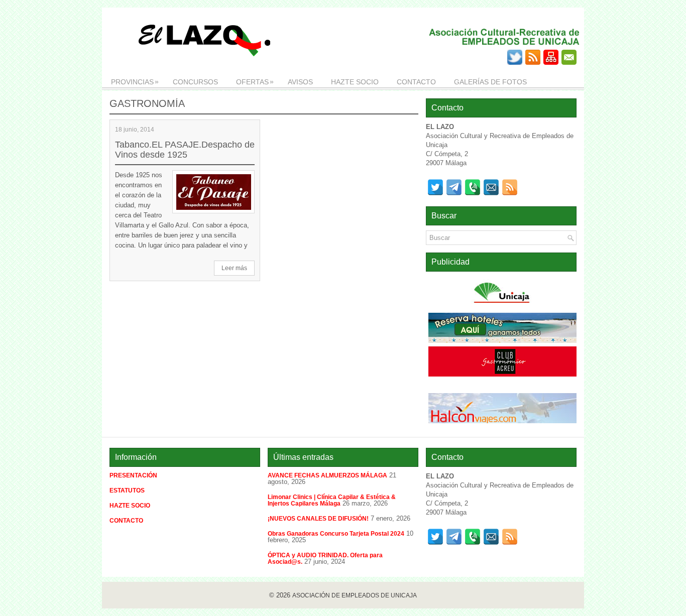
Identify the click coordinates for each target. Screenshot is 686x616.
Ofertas (255, 81)
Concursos (195, 82)
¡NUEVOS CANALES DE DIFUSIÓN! (318, 518)
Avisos (300, 82)
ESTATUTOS (127, 490)
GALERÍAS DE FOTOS (490, 82)
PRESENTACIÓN (133, 475)
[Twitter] (435, 187)
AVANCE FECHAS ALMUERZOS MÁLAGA (327, 475)
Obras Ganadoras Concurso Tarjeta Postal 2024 (336, 533)
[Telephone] (473, 187)
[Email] (491, 187)
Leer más (234, 268)
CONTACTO (416, 82)
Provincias (135, 81)
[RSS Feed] (510, 187)
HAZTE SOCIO (355, 82)
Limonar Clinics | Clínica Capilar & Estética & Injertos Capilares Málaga (332, 500)
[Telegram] (454, 187)
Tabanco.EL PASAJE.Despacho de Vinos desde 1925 (185, 150)
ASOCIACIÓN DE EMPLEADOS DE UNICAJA (354, 595)
